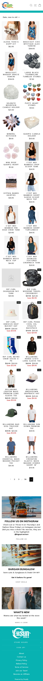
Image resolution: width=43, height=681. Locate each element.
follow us (21, 539)
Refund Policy (21, 663)
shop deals (21, 582)
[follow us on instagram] (21, 507)
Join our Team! (21, 670)
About (21, 653)
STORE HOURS (21, 642)
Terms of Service (21, 667)
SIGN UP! (21, 648)
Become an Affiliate (21, 674)
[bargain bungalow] (21, 555)
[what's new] (21, 598)
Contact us (21, 657)
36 (25, 479)
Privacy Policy (21, 660)
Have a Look (21, 622)
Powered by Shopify (21, 679)
